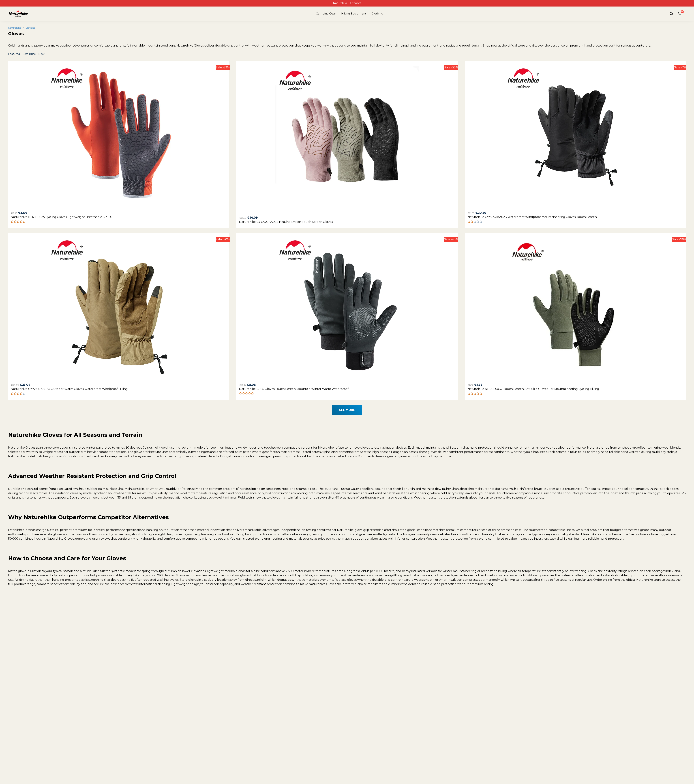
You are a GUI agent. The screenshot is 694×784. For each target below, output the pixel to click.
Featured (14, 54)
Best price (29, 54)
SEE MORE (347, 410)
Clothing (377, 13)
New (41, 54)
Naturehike (14, 27)
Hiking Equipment (353, 13)
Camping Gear (326, 13)
